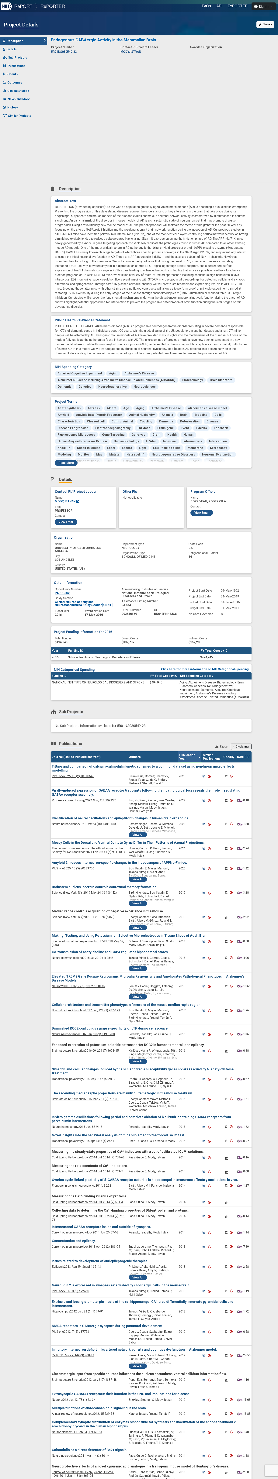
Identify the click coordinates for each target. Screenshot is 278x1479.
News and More (19, 99)
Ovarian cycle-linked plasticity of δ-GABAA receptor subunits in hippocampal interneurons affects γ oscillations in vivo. (145, 1180)
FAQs (206, 6)
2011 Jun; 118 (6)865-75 (83, 1473)
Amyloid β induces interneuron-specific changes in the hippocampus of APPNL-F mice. (119, 863)
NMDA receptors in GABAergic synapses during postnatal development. (107, 1326)
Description (15, 41)
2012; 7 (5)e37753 (70, 1331)
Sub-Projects (17, 57)
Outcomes (14, 82)
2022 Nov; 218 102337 (84, 800)
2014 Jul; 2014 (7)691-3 (87, 1202)
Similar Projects (19, 116)
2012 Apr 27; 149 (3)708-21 (73, 1355)
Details (12, 49)
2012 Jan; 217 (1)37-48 (84, 1379)
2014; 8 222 (81, 1185)
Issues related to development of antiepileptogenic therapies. (100, 1261)
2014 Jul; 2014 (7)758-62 (88, 1157)
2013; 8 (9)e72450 (70, 1291)
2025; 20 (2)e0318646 (73, 776)
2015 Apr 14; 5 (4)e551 (83, 1141)
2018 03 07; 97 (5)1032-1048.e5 (78, 986)
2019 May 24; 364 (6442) (84, 892)
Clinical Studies (18, 91)
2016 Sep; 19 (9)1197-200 (83, 1034)
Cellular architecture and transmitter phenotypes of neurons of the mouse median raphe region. (126, 1005)
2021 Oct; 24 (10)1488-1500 (84, 824)
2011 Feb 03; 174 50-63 (77, 1432)
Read (66, 463)
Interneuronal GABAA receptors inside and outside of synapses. (101, 1227)
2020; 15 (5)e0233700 (73, 868)
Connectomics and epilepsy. (74, 1241)
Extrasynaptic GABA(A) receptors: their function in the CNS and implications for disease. (121, 1394)
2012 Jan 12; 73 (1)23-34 (74, 1400)
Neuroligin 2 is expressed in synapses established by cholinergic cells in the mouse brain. (121, 1285)
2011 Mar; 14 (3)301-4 (80, 1455)
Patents (12, 74)
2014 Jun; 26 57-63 (85, 1232)
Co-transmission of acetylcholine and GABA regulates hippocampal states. (110, 952)
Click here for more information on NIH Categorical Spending (205, 669)
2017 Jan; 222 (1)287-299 (86, 1010)
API (219, 6)
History (12, 107)
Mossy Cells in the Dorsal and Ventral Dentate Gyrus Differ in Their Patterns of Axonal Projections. (128, 842)
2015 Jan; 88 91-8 (77, 1127)
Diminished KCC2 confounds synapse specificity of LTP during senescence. (110, 1028)
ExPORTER (238, 6)
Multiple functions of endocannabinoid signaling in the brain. (99, 1408)
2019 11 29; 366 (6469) (83, 917)
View (137, 835)
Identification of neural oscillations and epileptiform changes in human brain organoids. (120, 818)
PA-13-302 (62, 593)
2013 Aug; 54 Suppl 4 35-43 (76, 1266)
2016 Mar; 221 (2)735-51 (85, 1099)
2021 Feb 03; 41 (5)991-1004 (88, 850)
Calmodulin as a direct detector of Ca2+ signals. (89, 1450)
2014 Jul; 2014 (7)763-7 (87, 1171)
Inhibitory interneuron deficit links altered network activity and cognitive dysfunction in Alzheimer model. (134, 1349)
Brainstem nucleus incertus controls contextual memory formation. (104, 887)
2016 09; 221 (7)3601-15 (85, 1050)
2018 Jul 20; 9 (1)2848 (82, 958)
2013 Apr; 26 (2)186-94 (86, 1246)
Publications (16, 66)
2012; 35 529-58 (83, 1413)
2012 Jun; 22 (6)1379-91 (78, 1311)
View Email (66, 522)
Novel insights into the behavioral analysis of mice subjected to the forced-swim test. (118, 1135)
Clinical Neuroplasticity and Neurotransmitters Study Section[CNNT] (84, 603)
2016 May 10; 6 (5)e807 (83, 1079)
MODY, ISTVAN (65, 501)
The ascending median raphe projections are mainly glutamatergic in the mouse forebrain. (122, 1093)
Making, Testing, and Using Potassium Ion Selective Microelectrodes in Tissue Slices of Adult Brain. (130, 935)
